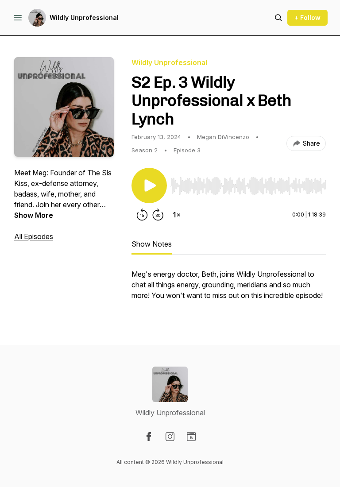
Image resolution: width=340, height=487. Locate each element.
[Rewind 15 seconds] (142, 215)
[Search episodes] (278, 17)
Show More (33, 215)
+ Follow (307, 17)
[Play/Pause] (149, 185)
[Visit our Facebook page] (148, 436)
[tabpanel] (228, 289)
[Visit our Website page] (191, 436)
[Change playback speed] (176, 215)
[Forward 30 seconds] (158, 215)
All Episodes (33, 236)
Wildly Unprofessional (84, 17)
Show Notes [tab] (151, 244)
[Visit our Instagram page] (170, 436)
